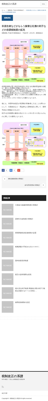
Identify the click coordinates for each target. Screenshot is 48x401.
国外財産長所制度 (21, 261)
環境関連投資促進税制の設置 (25, 233)
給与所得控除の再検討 (32, 185)
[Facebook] (3, 170)
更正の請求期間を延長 (23, 274)
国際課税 (10, 10)
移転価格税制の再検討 (15, 179)
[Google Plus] (22, 170)
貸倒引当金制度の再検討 (24, 219)
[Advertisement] (24, 345)
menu (43, 4)
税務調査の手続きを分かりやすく (27, 247)
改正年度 (4, 393)
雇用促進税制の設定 (22, 302)
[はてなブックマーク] (11, 170)
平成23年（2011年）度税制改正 (33, 33)
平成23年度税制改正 (18, 10)
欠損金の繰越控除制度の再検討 (26, 205)
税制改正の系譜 (9, 4)
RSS (3, 387)
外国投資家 (6, 86)
